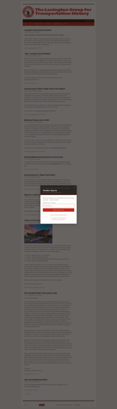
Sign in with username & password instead (58, 214)
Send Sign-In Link (58, 210)
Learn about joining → (62, 218)
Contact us (63, 219)
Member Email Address (49, 202)
